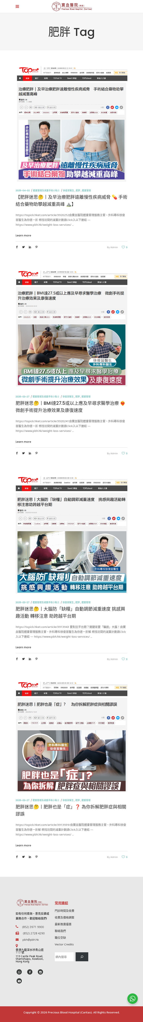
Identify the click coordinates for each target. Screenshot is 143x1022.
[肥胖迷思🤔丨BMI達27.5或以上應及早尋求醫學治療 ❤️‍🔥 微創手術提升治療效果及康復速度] (71, 329)
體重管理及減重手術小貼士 (46, 190)
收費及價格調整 (64, 917)
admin (114, 247)
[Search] (82, 956)
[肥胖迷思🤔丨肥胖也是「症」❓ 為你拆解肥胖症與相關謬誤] (71, 736)
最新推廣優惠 (63, 924)
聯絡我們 (60, 931)
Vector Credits (64, 944)
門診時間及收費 (64, 910)
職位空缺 (60, 937)
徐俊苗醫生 (68, 190)
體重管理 (86, 190)
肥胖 (78, 190)
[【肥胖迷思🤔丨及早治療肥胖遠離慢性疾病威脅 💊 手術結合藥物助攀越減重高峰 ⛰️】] (71, 123)
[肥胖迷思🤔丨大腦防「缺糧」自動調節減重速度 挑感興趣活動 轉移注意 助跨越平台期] (71, 535)
